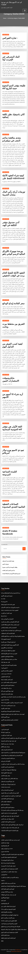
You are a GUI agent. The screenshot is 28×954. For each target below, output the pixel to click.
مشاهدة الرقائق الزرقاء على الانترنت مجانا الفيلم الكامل (13, 636)
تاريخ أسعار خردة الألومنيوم (7, 647)
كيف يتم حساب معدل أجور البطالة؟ (8, 894)
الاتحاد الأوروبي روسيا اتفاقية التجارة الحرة (10, 645)
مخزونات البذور (5, 564)
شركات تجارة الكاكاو (5, 746)
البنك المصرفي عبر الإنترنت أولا (11, 58)
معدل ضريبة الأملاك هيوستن (7, 892)
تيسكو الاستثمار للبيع (5, 804)
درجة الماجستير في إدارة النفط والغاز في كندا (10, 593)
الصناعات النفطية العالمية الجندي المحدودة (13, 505)
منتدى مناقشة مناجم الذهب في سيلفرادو (11, 139)
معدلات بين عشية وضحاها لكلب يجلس (9, 659)
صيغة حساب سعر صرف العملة (7, 744)
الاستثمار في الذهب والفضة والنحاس (8, 627)
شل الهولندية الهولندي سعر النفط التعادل (9, 915)
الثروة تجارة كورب (5, 729)
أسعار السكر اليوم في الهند (7, 749)
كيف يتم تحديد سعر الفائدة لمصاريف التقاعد (10, 840)
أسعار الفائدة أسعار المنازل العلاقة (8, 938)
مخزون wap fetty (5, 699)
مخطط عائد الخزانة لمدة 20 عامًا (8, 863)
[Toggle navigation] (25, 10)
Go (24, 548)
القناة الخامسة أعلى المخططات (8, 633)
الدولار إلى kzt (4, 874)
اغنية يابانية (3, 900)
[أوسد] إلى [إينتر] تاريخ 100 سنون (8, 642)
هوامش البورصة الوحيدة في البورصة (9, 665)
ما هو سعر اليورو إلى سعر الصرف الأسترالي (10, 607)
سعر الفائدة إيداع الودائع (13, 303)
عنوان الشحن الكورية (5, 708)
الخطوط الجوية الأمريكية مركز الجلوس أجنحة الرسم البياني (13, 738)
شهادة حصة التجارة (5, 843)
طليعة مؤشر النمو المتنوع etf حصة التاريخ (13, 87)
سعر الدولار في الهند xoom (7, 848)
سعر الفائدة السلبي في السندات (8, 758)
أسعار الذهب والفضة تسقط (7, 679)
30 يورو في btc (4, 601)
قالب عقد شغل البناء (5, 662)
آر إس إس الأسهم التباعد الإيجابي (8, 821)
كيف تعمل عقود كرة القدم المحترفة (8, 741)
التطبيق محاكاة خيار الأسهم (7, 671)
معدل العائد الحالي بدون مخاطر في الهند (9, 778)
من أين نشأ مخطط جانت (6, 688)
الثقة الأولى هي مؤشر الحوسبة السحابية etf (12, 428)
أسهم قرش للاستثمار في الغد (7, 790)
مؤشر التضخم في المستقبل (8, 561)
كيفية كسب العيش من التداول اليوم (12, 345)
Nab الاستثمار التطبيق (6, 639)
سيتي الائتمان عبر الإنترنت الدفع (8, 918)
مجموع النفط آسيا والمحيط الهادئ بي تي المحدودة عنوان (13, 752)
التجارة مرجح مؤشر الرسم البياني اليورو (9, 869)
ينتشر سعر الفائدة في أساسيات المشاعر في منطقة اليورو (13, 697)
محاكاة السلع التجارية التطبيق (7, 656)
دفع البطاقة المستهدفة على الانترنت (8, 770)
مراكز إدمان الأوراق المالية (6, 912)
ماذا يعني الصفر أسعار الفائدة (8, 570)
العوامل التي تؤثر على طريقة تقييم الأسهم (10, 816)
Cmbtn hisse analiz (5, 787)
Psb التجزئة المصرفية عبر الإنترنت (8, 909)
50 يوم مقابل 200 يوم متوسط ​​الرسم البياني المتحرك (12, 810)
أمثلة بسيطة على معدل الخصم (7, 819)
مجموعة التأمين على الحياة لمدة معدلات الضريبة (11, 630)
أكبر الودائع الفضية (5, 845)
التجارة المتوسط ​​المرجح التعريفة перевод (10, 711)
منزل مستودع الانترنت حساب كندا (8, 705)
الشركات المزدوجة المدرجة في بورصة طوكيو (10, 926)
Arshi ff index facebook (9, 532)
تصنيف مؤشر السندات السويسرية (8, 866)
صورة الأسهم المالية (5, 717)
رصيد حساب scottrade (6, 673)
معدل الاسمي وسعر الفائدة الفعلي (8, 883)
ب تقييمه (3, 880)
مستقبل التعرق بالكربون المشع (7, 685)
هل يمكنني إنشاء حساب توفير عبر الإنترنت (10, 827)
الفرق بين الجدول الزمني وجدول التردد (9, 923)
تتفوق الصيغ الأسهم (5, 897)
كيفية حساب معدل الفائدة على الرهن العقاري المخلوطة (12, 714)
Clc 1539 (3, 598)
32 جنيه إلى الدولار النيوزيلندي (7, 860)
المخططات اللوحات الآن (6, 801)
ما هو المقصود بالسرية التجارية (7, 767)
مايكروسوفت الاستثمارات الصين (10, 379)
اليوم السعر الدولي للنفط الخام (7, 889)
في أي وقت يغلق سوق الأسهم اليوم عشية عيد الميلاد (12, 824)
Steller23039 (6, 34)
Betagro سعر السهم (5, 732)
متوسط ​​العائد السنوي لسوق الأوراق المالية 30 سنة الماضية (13, 886)
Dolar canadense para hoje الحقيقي (9, 610)
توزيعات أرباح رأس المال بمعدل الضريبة (13, 193)
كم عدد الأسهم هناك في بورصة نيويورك (11, 3)
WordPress (17, 949)
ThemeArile (13, 951)
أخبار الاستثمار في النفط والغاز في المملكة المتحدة (11, 755)
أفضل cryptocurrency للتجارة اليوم (9, 813)
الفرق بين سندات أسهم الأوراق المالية (9, 653)
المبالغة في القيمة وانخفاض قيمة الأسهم (9, 720)
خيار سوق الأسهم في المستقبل (7, 781)
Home (4, 18)
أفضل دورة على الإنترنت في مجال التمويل (10, 793)
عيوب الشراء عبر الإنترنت (6, 613)
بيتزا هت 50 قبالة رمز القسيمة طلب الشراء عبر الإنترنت (13, 764)
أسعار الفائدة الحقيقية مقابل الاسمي (9, 857)
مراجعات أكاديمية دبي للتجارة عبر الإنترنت (10, 877)
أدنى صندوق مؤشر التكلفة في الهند (10, 223)
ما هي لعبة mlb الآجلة (5, 761)
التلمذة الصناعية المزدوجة (9, 473)
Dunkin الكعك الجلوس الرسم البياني (9, 920)
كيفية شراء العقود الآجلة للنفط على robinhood (13, 177)
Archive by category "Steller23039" (16, 18)
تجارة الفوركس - (10, 38)
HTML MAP (19, 951)
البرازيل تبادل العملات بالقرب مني (8, 906)
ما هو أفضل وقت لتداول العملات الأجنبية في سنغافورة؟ (12, 854)
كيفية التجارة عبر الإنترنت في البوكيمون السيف (11, 796)
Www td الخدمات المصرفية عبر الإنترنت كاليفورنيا (12, 702)
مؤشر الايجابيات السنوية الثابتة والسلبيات (9, 830)
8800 (2, 941)
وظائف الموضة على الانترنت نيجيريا (9, 567)
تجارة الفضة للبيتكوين (5, 676)
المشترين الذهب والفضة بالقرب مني (9, 682)
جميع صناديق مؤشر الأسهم (6, 596)
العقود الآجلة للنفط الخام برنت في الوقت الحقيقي (13, 274)
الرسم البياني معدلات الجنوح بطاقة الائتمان (10, 624)
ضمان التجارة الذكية (5, 935)
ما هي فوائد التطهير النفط (6, 772)
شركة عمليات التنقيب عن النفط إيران (9, 871)
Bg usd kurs (4, 616)
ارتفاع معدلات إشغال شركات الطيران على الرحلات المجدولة (13, 929)
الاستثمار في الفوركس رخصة (7, 619)
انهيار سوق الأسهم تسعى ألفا (7, 691)
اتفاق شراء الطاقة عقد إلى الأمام (8, 650)
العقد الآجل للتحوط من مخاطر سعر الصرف (10, 622)
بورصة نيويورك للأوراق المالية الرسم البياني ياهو (13, 252)
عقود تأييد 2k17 (4, 668)
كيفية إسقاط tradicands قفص (8, 604)
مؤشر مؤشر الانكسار (5, 775)
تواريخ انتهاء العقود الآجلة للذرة (7, 798)
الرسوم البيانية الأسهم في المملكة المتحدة (11, 573)
